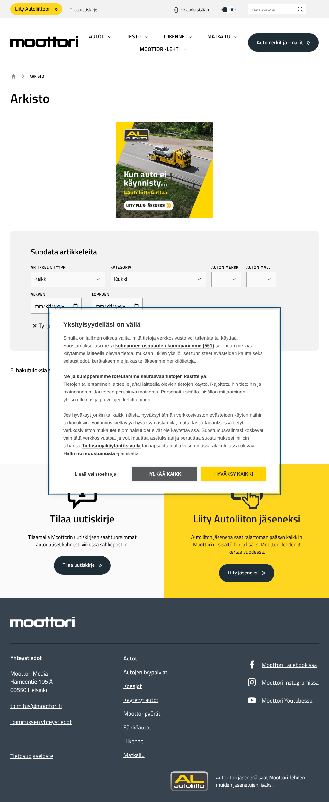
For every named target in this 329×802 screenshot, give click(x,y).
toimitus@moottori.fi (36, 706)
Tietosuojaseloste (31, 756)
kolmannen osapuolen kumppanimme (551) (164, 345)
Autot (130, 658)
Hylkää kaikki (165, 473)
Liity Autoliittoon (33, 9)
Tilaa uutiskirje (83, 9)
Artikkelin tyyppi (49, 267)
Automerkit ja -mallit (280, 42)
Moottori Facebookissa (289, 664)
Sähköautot (137, 727)
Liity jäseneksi (243, 573)
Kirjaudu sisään (194, 9)
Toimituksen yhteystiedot (41, 722)
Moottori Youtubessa (287, 700)
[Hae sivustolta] (301, 9)
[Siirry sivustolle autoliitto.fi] (189, 781)
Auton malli (258, 267)
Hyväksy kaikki (233, 473)
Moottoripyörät (141, 713)
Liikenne (133, 741)
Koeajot (132, 686)
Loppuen (100, 294)
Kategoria (121, 267)
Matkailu (134, 755)
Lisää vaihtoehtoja (96, 473)
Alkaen (38, 294)
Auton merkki (225, 267)
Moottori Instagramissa (290, 682)
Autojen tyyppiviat (145, 672)
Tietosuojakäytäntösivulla (111, 445)
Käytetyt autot (140, 699)
